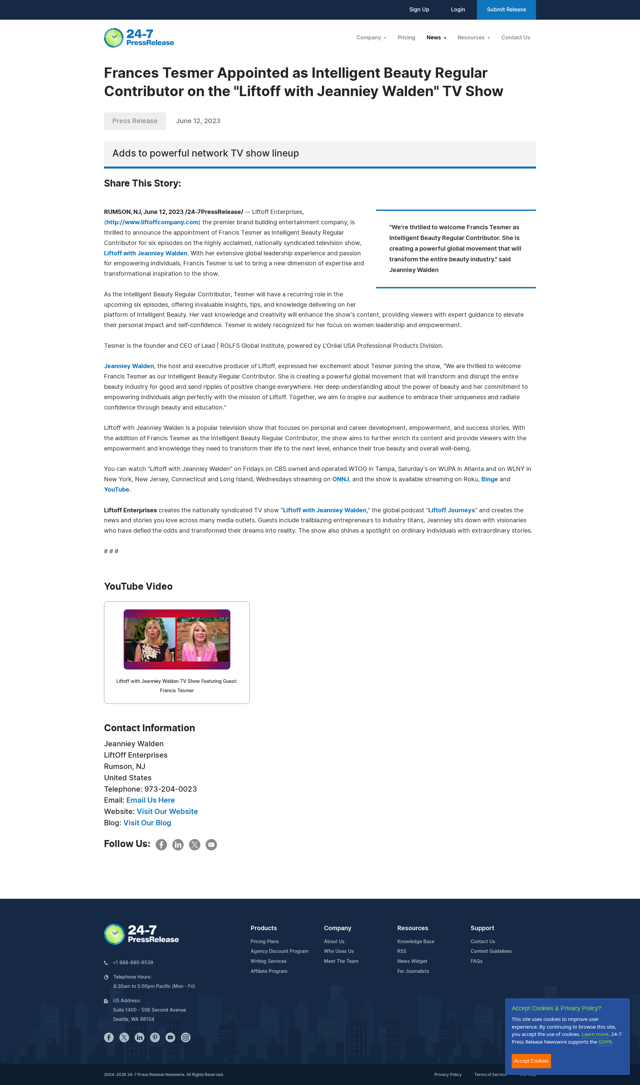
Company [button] (369, 37)
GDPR (605, 1041)
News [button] (434, 37)
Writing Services (269, 961)
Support (482, 928)
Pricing (406, 37)
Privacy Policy (448, 1075)
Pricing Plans (265, 941)
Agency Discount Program (279, 951)
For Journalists (413, 971)
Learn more (595, 1034)
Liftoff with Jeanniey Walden (145, 254)
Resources (412, 928)
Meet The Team (341, 961)
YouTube (116, 490)
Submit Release (506, 9)
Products (264, 928)
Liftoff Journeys (451, 511)
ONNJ (340, 480)
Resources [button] (472, 37)
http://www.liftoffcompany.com (152, 223)
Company (337, 928)
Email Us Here (150, 800)
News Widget (412, 961)
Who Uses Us (339, 951)
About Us (334, 941)
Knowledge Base (415, 941)
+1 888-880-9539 (133, 963)
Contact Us (515, 37)
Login (458, 9)
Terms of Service (490, 1075)
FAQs (477, 961)
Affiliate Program (269, 971)
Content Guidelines (491, 951)
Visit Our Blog (147, 823)
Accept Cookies (531, 1061)
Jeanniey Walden (129, 366)
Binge (489, 480)
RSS (401, 951)
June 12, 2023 (198, 121)
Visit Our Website (167, 811)
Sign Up (419, 9)
